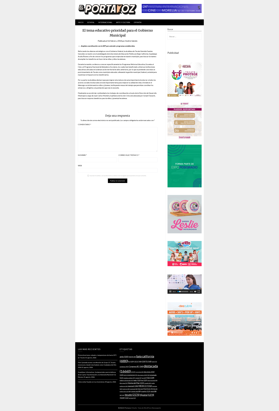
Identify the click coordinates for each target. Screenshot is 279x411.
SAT (122, 395)
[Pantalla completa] (199, 291)
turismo (132, 398)
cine (154, 361)
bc (131, 361)
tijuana (147, 394)
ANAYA (132, 357)
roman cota (136, 391)
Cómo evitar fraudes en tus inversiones (91, 382)
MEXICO (145, 386)
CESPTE (146, 361)
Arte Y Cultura (123, 22)
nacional (134, 389)
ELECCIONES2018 (130, 375)
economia (139, 372)
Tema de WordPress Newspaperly (149, 408)
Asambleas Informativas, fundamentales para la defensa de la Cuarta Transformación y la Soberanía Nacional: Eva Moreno (97, 374)
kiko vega (124, 383)
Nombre (82, 155)
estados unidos (129, 378)
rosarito (145, 391)
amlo (124, 357)
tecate (132, 394)
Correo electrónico (128, 155)
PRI (155, 389)
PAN (140, 389)
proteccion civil (125, 391)
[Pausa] (170, 291)
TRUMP (124, 398)
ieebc (137, 380)
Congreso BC (136, 366)
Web (80, 165)
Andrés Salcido (131, 41)
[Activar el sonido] (195, 291)
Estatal (90, 22)
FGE (150, 378)
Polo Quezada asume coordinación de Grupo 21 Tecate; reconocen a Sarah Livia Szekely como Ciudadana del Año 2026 (97, 365)
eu (144, 378)
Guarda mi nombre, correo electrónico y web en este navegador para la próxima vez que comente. (118, 175)
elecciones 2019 (143, 375)
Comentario (84, 124)
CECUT (137, 361)
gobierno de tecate (126, 380)
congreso (124, 367)
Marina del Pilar (136, 383)
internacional (152, 380)
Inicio (80, 22)
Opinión (137, 22)
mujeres (126, 389)
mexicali (133, 386)
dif (133, 372)
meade (147, 383)
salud (154, 391)
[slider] (182, 291)
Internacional (105, 22)
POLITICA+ (148, 389)
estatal (138, 378)
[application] (185, 284)
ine (144, 380)
